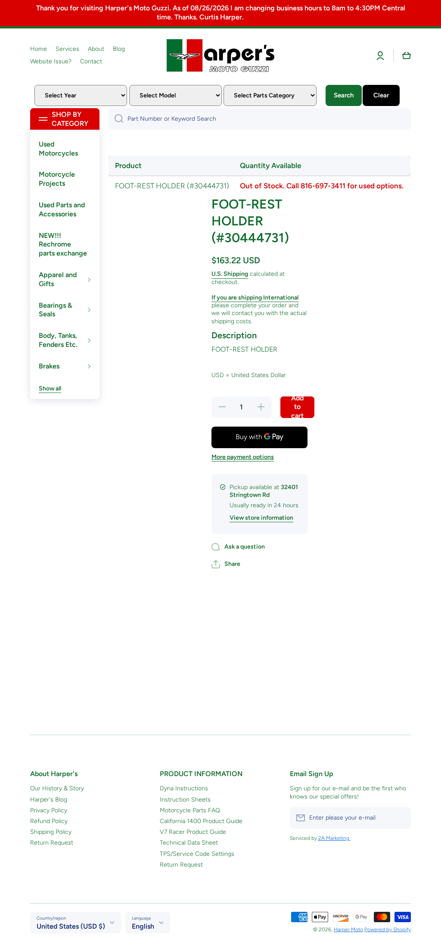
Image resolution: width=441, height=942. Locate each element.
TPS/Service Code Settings (197, 854)
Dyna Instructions (184, 788)
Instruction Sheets (185, 799)
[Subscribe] (400, 818)
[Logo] (220, 55)
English (143, 926)
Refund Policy (49, 821)
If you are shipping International (254, 297)
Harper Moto (348, 929)
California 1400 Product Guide (201, 821)
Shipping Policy (50, 832)
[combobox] (259, 119)
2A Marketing (334, 838)
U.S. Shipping (229, 274)
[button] (406, 55)
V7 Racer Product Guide (193, 832)
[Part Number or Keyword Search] (115, 119)
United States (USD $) (71, 926)
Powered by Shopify (387, 929)
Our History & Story (57, 788)
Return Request (51, 842)
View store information (261, 517)
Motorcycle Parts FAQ (190, 810)
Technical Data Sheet (189, 842)
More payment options (242, 457)
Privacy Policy (48, 810)
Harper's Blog (48, 799)
